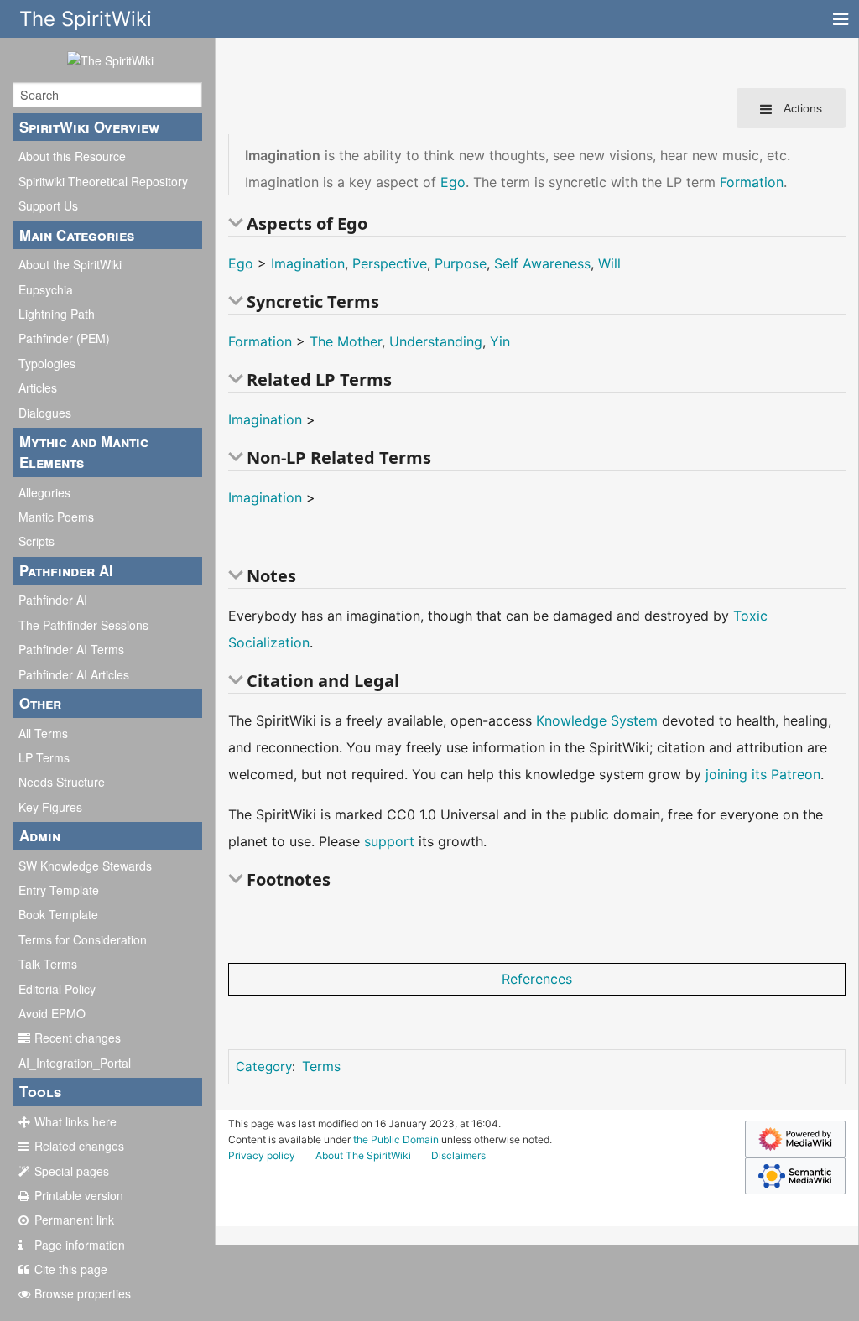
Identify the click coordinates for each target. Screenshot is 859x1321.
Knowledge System (597, 720)
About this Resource (72, 156)
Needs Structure (61, 781)
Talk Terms (47, 963)
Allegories (44, 492)
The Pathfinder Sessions (83, 624)
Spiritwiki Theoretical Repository (103, 181)
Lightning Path (56, 313)
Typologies (46, 363)
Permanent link (74, 1219)
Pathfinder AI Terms (71, 649)
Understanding (435, 341)
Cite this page (70, 1269)
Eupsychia (45, 289)
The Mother (346, 341)
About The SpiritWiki (363, 1155)
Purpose (461, 263)
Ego (453, 182)
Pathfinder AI (52, 599)
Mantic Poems (56, 516)
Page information (79, 1244)
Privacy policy (261, 1155)
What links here (75, 1121)
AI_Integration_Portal (74, 1062)
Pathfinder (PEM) (64, 338)
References (537, 978)
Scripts (36, 541)
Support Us (48, 205)
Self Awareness (542, 263)
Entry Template (58, 890)
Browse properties (82, 1293)
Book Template (58, 914)
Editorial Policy (57, 988)
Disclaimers (458, 1155)
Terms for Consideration (82, 939)
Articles (37, 387)
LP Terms (44, 757)
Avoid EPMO (52, 1013)
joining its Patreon (762, 774)
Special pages (71, 1170)
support (389, 841)
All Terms (43, 733)
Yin (500, 341)
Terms (321, 1066)
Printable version (78, 1195)
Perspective (389, 263)
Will (609, 263)
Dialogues (44, 412)
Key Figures (50, 806)
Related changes (79, 1145)
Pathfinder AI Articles (73, 674)
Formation (752, 182)
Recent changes (77, 1037)
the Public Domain (396, 1139)
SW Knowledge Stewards (85, 865)
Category (264, 1066)
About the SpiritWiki (70, 264)
